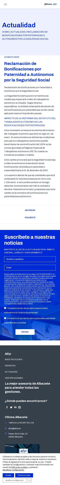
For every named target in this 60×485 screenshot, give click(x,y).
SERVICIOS (10, 366)
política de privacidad (28, 313)
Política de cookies (18, 467)
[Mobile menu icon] (5, 4)
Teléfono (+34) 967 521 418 (20, 423)
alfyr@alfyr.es (14, 428)
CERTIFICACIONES (14, 378)
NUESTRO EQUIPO (13, 359)
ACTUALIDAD (11, 372)
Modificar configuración (13, 470)
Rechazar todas (24, 475)
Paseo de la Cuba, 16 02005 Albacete (17, 435)
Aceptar (8, 475)
